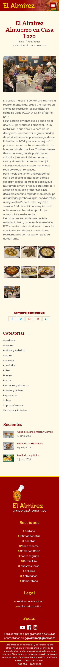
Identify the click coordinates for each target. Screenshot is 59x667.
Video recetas (30, 546)
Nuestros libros (30, 566)
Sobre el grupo (30, 556)
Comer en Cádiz (30, 551)
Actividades (34, 41)
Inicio (21, 41)
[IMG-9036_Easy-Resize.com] (12, 252)
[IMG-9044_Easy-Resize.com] (46, 272)
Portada (30, 531)
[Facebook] (12, 318)
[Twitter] (21, 318)
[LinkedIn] (46, 318)
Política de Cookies (30, 606)
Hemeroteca (30, 581)
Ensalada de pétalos (28, 455)
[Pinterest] (38, 318)
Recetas (30, 541)
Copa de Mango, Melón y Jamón (35, 431)
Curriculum (30, 561)
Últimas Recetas (30, 536)
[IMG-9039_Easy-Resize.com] (12, 272)
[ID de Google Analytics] (29, 318)
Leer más (35, 664)
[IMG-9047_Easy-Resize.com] (12, 292)
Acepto (22, 664)
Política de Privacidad (30, 601)
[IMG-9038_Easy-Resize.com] (46, 252)
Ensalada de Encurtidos (30, 443)
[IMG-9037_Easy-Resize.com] (29, 252)
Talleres (30, 571)
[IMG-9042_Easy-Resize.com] (29, 272)
